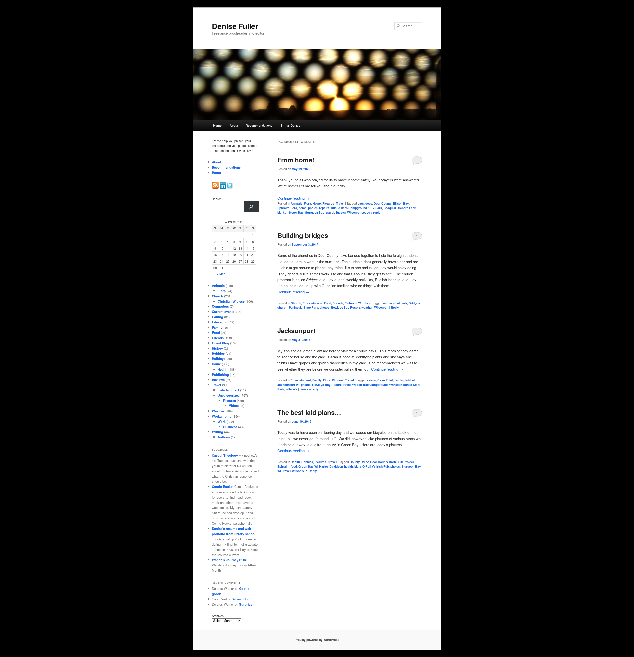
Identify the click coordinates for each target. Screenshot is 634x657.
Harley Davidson (331, 466)
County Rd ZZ (359, 462)
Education (220, 322)
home (303, 208)
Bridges (414, 303)
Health (295, 462)
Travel (340, 203)
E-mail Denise (290, 125)
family (398, 380)
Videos (234, 405)
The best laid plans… (309, 412)
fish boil (409, 380)
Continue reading (293, 198)
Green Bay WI (308, 466)
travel (330, 212)
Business (230, 426)
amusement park (395, 303)
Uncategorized (229, 395)
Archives (218, 616)
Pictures (328, 203)
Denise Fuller (235, 26)
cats (361, 203)
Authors (224, 437)
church (282, 307)
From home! (295, 159)
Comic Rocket (222, 486)
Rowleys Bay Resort (345, 307)
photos (313, 208)
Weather (364, 303)
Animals (296, 203)
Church (296, 303)
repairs (324, 208)
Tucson (341, 212)
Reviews (218, 379)
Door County (383, 203)
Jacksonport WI (288, 384)
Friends (338, 303)
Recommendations (259, 125)
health (348, 466)
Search (217, 199)
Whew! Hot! (241, 599)
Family (317, 380)
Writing (217, 432)
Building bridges (302, 235)
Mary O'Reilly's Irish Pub (371, 466)
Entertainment (313, 303)
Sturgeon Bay (314, 212)
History (217, 348)
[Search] (251, 206)
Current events (223, 311)
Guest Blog (220, 343)
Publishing (220, 374)
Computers (220, 306)
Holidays (218, 358)
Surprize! (246, 604)
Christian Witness (231, 301)
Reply (393, 307)
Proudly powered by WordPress (317, 639)
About (234, 125)
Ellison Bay (401, 203)
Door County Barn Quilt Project (392, 462)
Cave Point (385, 380)
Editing (217, 316)
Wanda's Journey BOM (229, 559)
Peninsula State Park (303, 307)
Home (217, 125)
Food (327, 303)
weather (367, 307)
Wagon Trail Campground (370, 384)
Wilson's (353, 212)
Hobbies (307, 462)
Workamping (222, 416)
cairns (371, 380)
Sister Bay (296, 212)
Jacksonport (296, 330)
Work (222, 421)
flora (294, 208)
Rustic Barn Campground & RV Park (356, 208)
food (294, 466)
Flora (307, 203)
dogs (368, 203)
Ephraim (283, 208)
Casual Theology (225, 455)
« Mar (221, 274)
